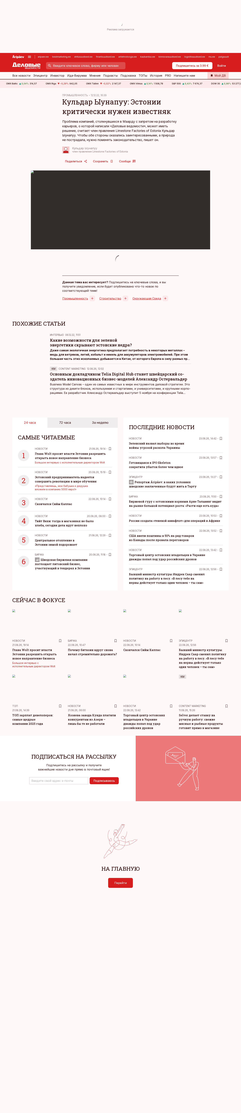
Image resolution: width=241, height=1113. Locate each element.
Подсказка (128, 75)
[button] (58, 780)
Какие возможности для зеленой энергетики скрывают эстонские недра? (91, 343)
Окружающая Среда (146, 298)
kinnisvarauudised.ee (170, 56)
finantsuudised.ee (105, 56)
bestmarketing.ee (61, 56)
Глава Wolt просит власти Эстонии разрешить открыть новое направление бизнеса (34, 654)
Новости (41, 448)
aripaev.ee (43, 56)
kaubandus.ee (147, 56)
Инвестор (57, 75)
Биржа (39, 554)
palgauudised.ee (227, 56)
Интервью (57, 334)
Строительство (110, 298)
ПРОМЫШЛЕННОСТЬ (75, 95)
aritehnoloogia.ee (127, 56)
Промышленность (75, 298)
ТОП (15, 705)
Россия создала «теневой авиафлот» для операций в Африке (174, 521)
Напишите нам (184, 75)
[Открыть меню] (29, 56)
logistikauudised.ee (194, 56)
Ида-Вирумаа (77, 75)
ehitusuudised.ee (83, 56)
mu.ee (212, 56)
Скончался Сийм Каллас (53, 504)
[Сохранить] (110, 449)
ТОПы (143, 75)
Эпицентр (40, 75)
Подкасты (110, 75)
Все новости (21, 75)
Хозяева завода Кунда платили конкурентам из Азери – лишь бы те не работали (92, 719)
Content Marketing (72, 368)
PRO (168, 75)
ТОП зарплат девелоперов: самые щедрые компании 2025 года (32, 719)
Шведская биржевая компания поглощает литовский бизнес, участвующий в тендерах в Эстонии (62, 564)
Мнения (94, 75)
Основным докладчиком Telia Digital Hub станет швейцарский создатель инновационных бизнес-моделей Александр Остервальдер (118, 376)
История (156, 75)
